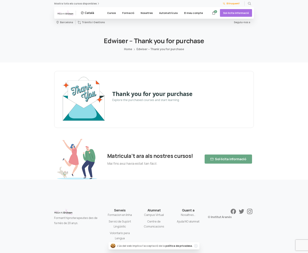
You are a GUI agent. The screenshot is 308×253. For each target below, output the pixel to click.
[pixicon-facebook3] (233, 211)
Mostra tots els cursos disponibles (75, 3)
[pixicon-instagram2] (250, 211)
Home (128, 49)
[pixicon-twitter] (241, 211)
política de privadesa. (179, 245)
